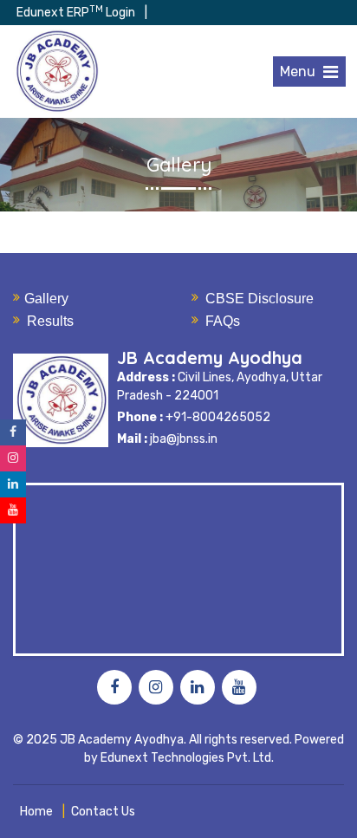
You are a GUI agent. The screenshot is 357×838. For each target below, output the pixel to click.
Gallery (46, 298)
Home (36, 811)
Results (50, 321)
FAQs (222, 321)
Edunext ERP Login (75, 12)
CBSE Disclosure (259, 298)
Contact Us (103, 811)
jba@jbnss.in (183, 439)
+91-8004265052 (216, 417)
